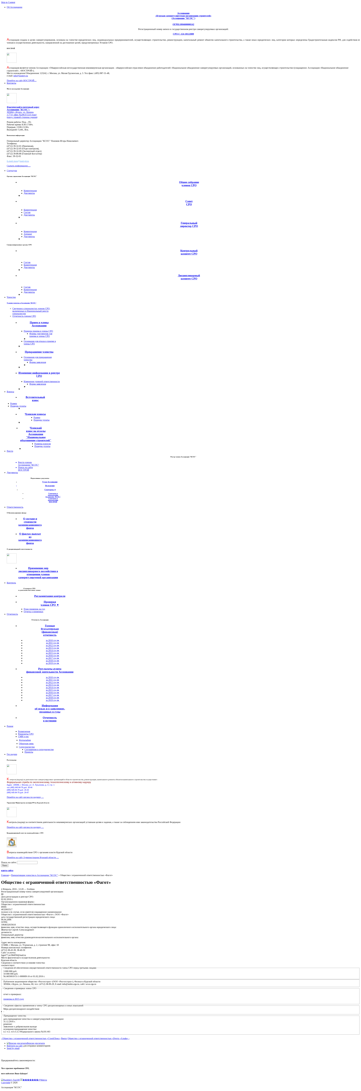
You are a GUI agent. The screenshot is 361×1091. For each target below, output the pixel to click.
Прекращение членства (39, 351)
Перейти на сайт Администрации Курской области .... (33, 857)
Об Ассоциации (14, 7)
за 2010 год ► (52, 640)
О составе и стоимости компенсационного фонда (30, 523)
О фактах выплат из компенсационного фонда (30, 538)
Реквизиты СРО (26, 734)
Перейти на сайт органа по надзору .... (25, 797)
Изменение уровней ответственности (42, 381)
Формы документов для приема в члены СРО (40, 334)
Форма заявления (37, 362)
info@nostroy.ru (20, 76)
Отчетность (12, 614)
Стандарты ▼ (50, 490)
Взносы (10, 391)
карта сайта (7, 870)
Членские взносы (35, 414)
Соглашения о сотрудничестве (39, 749)
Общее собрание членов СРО (189, 184)
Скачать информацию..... (19, 166)
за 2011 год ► (52, 643)
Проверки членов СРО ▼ (50, 603)
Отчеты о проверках (33, 611)
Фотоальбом (25, 740)
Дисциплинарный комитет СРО (189, 277)
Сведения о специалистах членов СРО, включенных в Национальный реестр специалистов (31, 311)
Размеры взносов (42, 444)
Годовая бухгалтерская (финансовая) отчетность (50, 630)
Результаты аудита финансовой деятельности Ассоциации (49, 670)
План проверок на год (34, 609)
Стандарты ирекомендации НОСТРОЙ (53, 500)
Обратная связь (26, 743)
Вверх (64, 1038)
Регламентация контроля (49, 596)
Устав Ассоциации (49, 482)
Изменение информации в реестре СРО (39, 374)
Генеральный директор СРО (189, 224)
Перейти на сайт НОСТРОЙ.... (22, 80)
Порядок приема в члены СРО (38, 331)
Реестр (10, 451)
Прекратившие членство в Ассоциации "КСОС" (34, 875)
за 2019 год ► (52, 663)
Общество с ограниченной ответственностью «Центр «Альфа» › (98, 1038)
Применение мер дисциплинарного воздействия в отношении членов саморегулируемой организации (38, 573)
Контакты (11, 83)
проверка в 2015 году (13, 999)
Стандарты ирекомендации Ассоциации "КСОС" (53, 495)
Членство (11, 297)
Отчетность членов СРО (24, 316)
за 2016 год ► (52, 655)
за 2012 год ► (52, 645)
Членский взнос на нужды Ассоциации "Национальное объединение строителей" (35, 434)
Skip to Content (8, 2)
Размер (13, 403)
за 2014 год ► (52, 650)
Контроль (11, 583)
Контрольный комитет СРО (189, 252)
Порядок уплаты (18, 406)
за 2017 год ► (52, 658)
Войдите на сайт (15, 1046)
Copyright (5, 1082)
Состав (27, 212)
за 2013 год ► (52, 648)
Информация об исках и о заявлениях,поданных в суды (50, 708)
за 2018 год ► (52, 660)
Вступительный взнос (35, 399)
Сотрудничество (27, 747)
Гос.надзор (12, 754)
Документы (29, 193)
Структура (12, 170)
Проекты (29, 752)
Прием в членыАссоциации (39, 324)
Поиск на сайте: (9, 862)
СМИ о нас (23, 736)
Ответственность (15, 507)
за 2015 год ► (52, 653)
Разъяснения (24, 731)
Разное (10, 726)
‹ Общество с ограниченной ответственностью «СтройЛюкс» (30, 1038)
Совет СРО (189, 203)
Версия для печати (36, 1043)
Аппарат (28, 234)
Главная (5, 875)
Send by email (13, 1048)
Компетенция (30, 190)
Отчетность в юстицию (50, 719)
